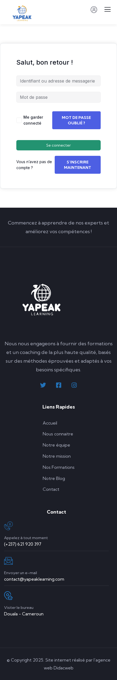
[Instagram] (74, 385)
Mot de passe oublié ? (76, 120)
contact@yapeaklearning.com (34, 579)
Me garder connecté (33, 120)
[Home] (42, 299)
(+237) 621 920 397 (22, 544)
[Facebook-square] (58, 385)
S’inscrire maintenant (77, 165)
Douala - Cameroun (24, 613)
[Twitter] (43, 385)
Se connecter (58, 145)
